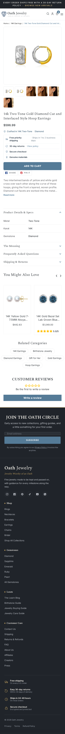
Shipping (8, 634)
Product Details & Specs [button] (18, 212)
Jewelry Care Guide (14, 613)
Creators (8, 660)
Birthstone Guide (12, 603)
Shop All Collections (14, 540)
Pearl (7, 577)
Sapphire (8, 561)
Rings (7, 509)
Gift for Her (34, 358)
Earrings (8, 525)
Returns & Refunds (13, 639)
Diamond (8, 556)
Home (6, 23)
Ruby (7, 571)
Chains (7, 530)
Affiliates (8, 655)
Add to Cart (32, 166)
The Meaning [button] (11, 246)
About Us (9, 650)
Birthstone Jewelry (42, 351)
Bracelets (9, 519)
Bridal (7, 535)
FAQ (6, 644)
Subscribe (32, 440)
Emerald (8, 566)
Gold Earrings (54, 358)
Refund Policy (29, 726)
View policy (32, 146)
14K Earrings (16, 23)
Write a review (33, 397)
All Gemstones (11, 582)
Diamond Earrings (13, 358)
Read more (8, 195)
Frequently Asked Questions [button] (21, 254)
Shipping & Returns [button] (15, 262)
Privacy (7, 726)
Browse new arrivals (39, 5)
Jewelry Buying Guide (15, 608)
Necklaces (9, 514)
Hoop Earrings (32, 365)
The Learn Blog (12, 598)
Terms (17, 726)
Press (7, 665)
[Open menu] (62, 14)
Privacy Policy (41, 447)
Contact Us (10, 629)
